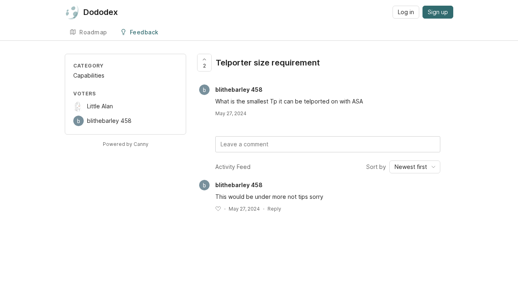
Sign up (438, 11)
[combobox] (414, 166)
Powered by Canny (126, 144)
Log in (406, 11)
